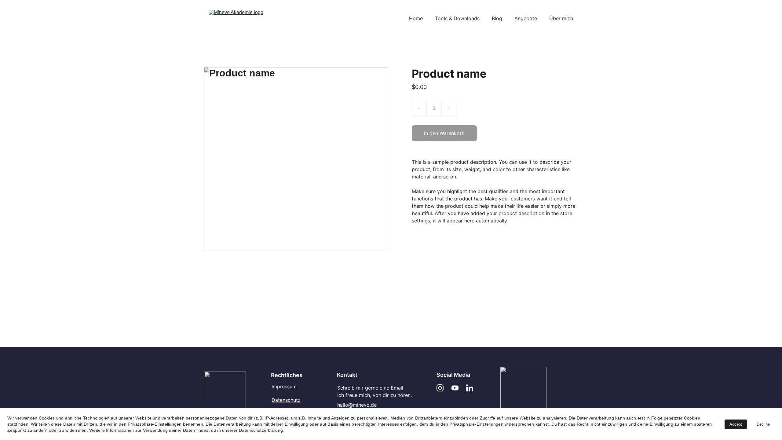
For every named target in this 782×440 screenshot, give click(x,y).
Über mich (561, 18)
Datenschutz (286, 400)
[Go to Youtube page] (455, 387)
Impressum (284, 386)
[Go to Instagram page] (440, 387)
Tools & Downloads (457, 18)
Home (416, 18)
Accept (735, 424)
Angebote (525, 18)
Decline (763, 424)
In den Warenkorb (444, 133)
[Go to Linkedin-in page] (469, 387)
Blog (497, 18)
